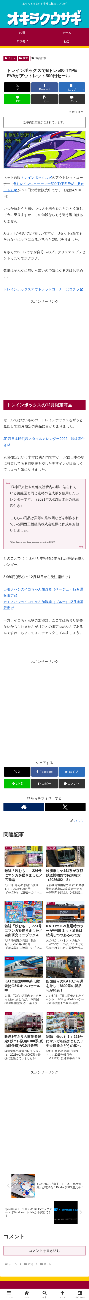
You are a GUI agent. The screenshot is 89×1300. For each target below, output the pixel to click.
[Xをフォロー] (65, 807)
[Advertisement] (44, 349)
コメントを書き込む (44, 1250)
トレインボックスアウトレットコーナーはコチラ (41, 289)
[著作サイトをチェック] (23, 807)
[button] (44, 99)
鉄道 (25, 58)
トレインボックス (34, 177)
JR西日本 (40, 58)
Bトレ (11, 58)
